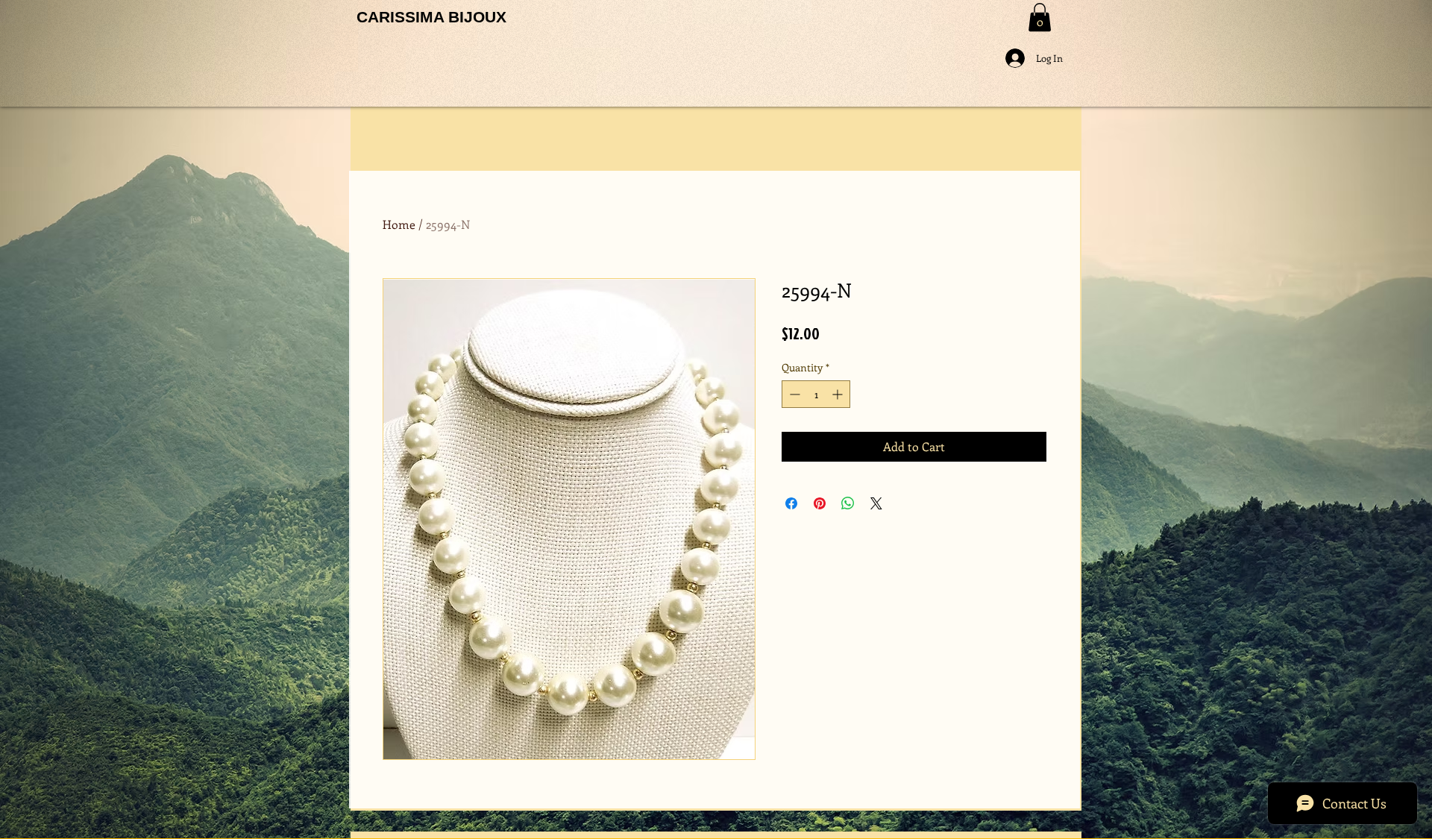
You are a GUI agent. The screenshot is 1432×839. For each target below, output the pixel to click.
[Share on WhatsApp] (848, 503)
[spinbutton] (816, 394)
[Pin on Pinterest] (820, 503)
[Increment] (838, 394)
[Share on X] (876, 503)
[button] (1040, 17)
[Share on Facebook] (791, 503)
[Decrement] (793, 394)
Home (399, 224)
